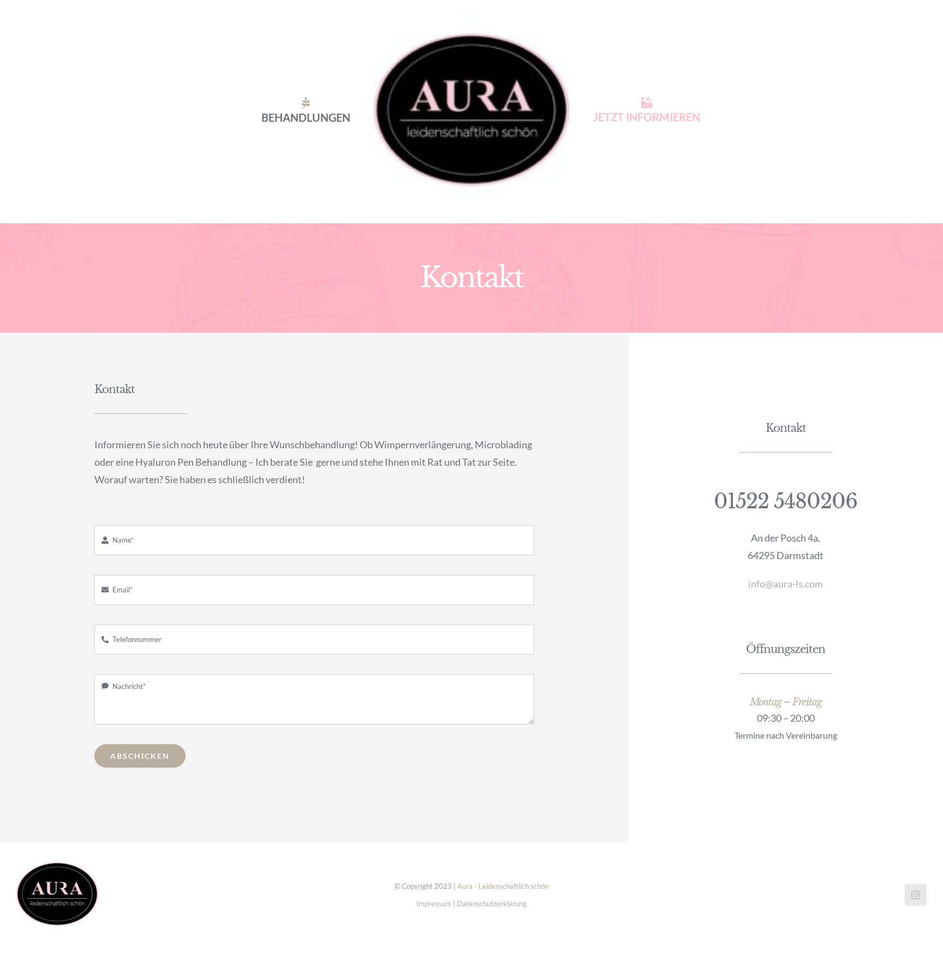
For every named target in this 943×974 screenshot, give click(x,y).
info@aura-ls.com (785, 584)
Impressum (433, 903)
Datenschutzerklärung (492, 903)
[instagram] (916, 895)
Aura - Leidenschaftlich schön (502, 886)
